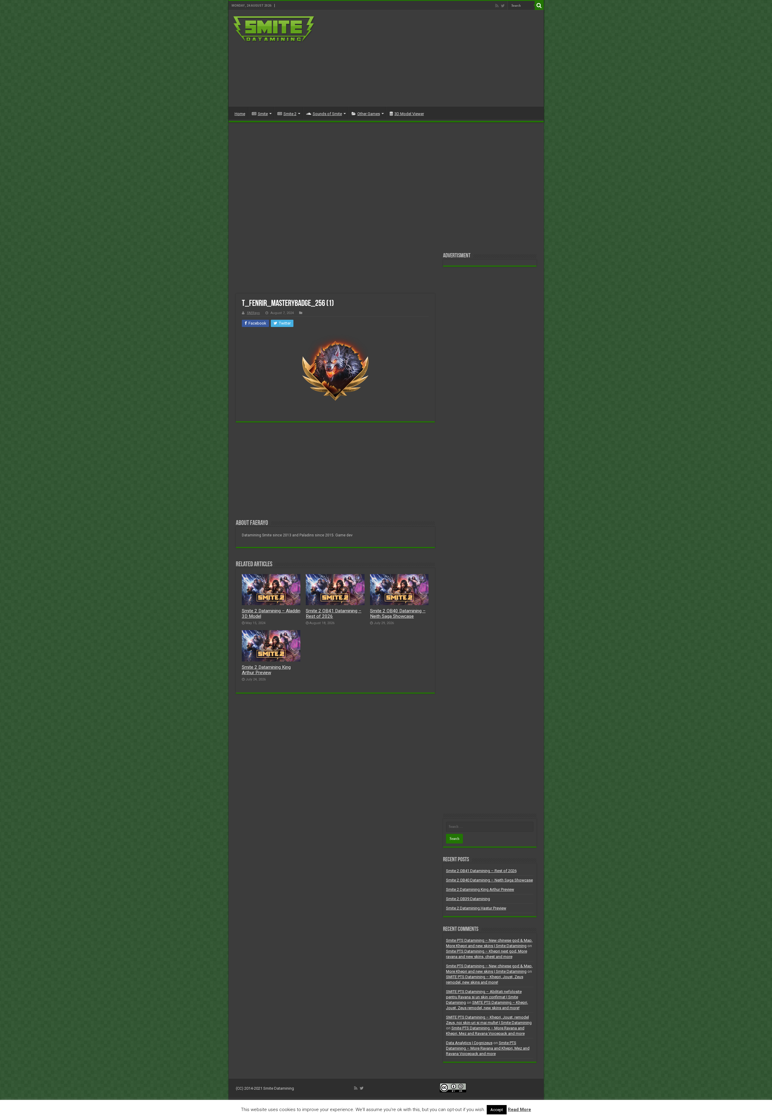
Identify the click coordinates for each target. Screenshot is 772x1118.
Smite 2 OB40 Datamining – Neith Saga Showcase (398, 613)
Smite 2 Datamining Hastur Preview (476, 908)
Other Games (368, 113)
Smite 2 (289, 113)
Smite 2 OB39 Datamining (468, 899)
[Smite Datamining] (274, 29)
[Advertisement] (429, 58)
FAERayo (253, 313)
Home (240, 113)
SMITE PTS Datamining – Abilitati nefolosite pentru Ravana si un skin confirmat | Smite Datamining (484, 997)
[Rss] (497, 5)
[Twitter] (502, 5)
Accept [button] (496, 1109)
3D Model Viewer (409, 113)
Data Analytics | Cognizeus (469, 1043)
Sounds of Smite (327, 113)
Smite (263, 113)
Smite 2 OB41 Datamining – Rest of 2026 (481, 870)
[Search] (539, 5)
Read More (519, 1109)
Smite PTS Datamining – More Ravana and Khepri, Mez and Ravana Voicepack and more (488, 1048)
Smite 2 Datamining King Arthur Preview (266, 669)
